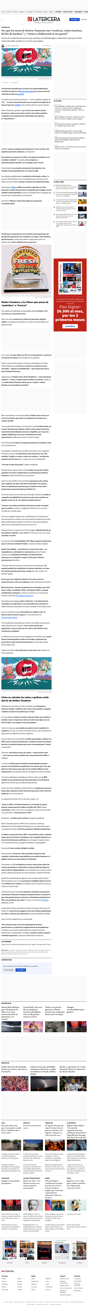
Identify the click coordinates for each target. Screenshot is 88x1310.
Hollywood (31, 950)
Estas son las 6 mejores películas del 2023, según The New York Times (26, 944)
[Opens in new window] (44, 1260)
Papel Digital (78, 12)
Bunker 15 (37, 950)
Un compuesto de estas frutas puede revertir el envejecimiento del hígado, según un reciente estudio (66, 201)
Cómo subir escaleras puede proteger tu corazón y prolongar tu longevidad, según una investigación (66, 194)
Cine (9, 950)
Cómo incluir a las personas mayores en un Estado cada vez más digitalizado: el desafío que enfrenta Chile (66, 224)
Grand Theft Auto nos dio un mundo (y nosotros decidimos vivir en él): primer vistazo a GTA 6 (32, 1012)
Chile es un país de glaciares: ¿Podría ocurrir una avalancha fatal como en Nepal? (55, 1010)
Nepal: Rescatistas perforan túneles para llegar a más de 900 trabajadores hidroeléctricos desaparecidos (70, 139)
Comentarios (14, 82)
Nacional (15, 12)
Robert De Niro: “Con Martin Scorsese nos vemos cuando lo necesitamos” (70, 147)
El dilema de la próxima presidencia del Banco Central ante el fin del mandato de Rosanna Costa (33, 1157)
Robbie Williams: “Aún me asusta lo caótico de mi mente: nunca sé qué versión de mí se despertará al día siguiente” (33, 1217)
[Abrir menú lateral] (3, 19)
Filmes (25, 952)
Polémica (16, 954)
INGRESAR (84, 19)
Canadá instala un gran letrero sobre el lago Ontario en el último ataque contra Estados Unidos (71, 132)
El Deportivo (38, 12)
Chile (3, 1123)
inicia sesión (8, 970)
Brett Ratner (41, 952)
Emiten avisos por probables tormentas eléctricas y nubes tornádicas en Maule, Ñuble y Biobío (43, 1070)
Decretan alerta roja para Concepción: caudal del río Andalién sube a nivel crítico (70, 125)
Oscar (11, 954)
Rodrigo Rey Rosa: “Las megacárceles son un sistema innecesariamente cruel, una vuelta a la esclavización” (32, 1228)
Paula (69, 1178)
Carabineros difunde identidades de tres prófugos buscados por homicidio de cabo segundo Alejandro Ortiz (11, 1168)
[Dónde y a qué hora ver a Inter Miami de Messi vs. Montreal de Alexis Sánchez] (73, 1083)
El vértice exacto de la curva (32, 1127)
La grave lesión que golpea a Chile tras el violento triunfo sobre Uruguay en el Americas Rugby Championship (76, 1157)
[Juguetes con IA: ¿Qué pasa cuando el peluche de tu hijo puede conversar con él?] (77, 1205)
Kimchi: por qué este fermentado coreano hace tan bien (76, 1227)
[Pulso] (27, 1260)
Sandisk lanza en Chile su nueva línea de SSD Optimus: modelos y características (10, 1227)
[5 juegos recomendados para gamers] (77, 1026)
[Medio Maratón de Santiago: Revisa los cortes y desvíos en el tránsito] (14, 1083)
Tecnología (29, 12)
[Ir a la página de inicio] (44, 19)
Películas (24, 950)
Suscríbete (21, 970)
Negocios (22, 12)
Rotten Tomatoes (16, 950)
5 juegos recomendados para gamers (75, 1009)
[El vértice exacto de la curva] (33, 1145)
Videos (51, 12)
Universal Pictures (10, 952)
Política (9, 12)
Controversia (23, 954)
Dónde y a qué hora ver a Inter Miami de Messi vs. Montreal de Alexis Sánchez (73, 1069)
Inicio (3, 12)
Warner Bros (19, 952)
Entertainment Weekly (9, 617)
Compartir (5, 82)
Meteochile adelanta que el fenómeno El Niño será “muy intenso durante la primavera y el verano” (66, 186)
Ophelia (43, 950)
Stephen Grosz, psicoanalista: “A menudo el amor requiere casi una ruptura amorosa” (66, 208)
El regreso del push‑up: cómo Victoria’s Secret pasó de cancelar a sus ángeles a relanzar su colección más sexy (54, 1130)
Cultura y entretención (31, 1178)
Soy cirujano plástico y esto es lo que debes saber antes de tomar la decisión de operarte (66, 216)
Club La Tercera (68, 12)
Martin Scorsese (32, 952)
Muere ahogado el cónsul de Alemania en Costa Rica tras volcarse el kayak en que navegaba (70, 118)
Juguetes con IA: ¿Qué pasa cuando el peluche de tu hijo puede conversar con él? (76, 1184)
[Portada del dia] (70, 294)
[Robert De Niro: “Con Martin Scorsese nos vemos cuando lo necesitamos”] (33, 1205)
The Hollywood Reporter (24, 596)
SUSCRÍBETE (70, 326)
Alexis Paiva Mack (13, 46)
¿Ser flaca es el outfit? (74, 1214)
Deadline (45, 900)
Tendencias (5, 27)
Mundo (45, 12)
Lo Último (58, 12)
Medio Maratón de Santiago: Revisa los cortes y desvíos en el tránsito (14, 1069)
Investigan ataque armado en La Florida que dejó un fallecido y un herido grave (10, 1156)
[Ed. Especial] (62, 1260)
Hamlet (8, 954)
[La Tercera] (9, 1260)
